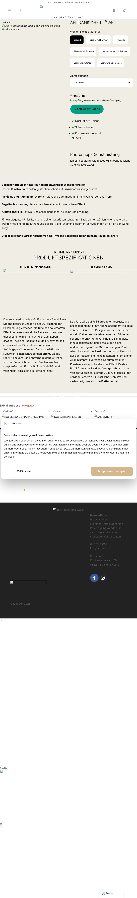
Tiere (70, 17)
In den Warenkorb (86, 109)
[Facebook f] (94, 578)
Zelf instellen (24, 471)
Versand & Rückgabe (23, 521)
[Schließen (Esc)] (0, 762)
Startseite (58, 17)
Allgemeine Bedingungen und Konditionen (28, 534)
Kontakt (15, 542)
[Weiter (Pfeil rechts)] (1, 765)
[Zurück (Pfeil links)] (0, 765)
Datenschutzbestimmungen (27, 527)
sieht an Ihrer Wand (82, 165)
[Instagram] (103, 578)
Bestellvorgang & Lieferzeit (27, 515)
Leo (79, 17)
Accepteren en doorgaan (111, 471)
